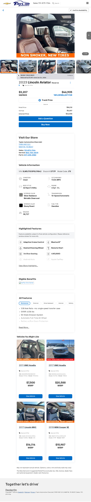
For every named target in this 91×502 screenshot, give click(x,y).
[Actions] (70, 83)
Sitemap (27, 492)
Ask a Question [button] (45, 119)
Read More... (24, 328)
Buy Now (45, 125)
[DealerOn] (11, 490)
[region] (45, 110)
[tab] (24, 303)
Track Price (47, 100)
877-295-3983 (30, 155)
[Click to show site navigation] (87, 3)
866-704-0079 (32, 153)
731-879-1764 (30, 150)
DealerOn (21, 492)
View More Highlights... (28, 266)
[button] (3, 10)
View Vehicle (30, 396)
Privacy (33, 492)
